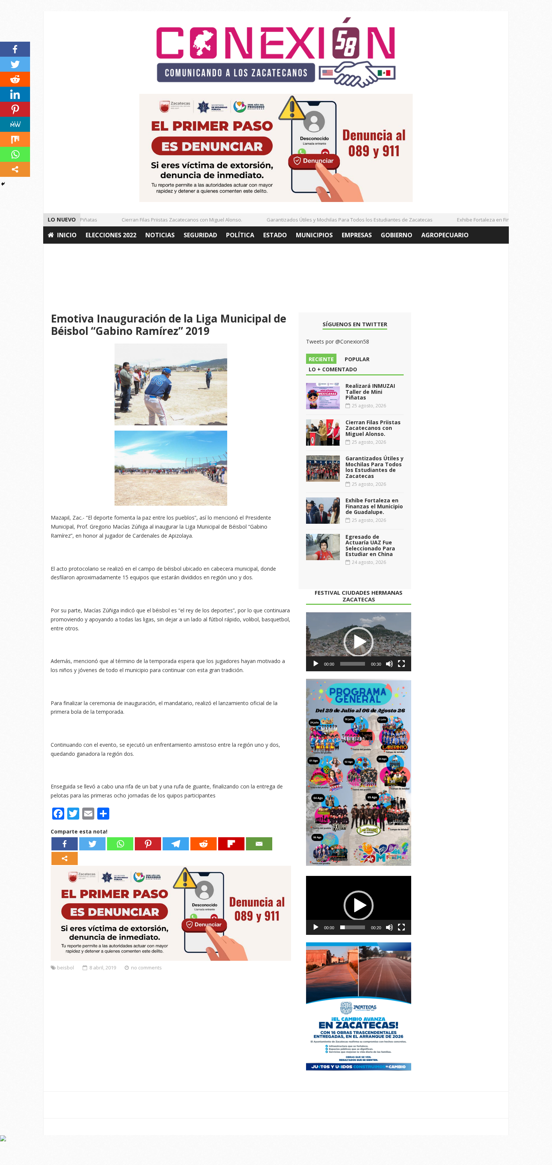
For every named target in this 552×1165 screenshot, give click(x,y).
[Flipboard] (231, 843)
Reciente (321, 359)
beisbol (65, 967)
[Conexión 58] (276, 52)
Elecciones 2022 (111, 235)
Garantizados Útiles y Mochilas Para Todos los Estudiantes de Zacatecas (339, 219)
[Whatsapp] (120, 843)
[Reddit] (203, 843)
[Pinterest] (148, 843)
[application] (358, 642)
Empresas (357, 235)
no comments (146, 967)
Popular (357, 359)
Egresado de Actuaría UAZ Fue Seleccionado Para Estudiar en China (370, 545)
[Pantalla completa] (401, 664)
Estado (275, 235)
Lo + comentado (333, 369)
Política (240, 235)
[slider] (352, 664)
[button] (359, 642)
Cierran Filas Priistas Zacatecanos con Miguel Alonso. (171, 219)
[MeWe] (15, 124)
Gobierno (396, 235)
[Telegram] (176, 843)
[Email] (259, 843)
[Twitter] (92, 843)
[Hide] (3, 184)
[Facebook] (64, 843)
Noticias (160, 235)
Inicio (67, 235)
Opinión (61, 252)
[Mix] (15, 139)
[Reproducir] (316, 664)
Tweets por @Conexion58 (337, 341)
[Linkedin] (15, 94)
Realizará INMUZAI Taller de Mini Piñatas (370, 391)
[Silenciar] (389, 664)
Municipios (314, 235)
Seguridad (200, 235)
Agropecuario (445, 235)
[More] (64, 858)
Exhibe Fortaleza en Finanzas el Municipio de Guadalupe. (374, 506)
